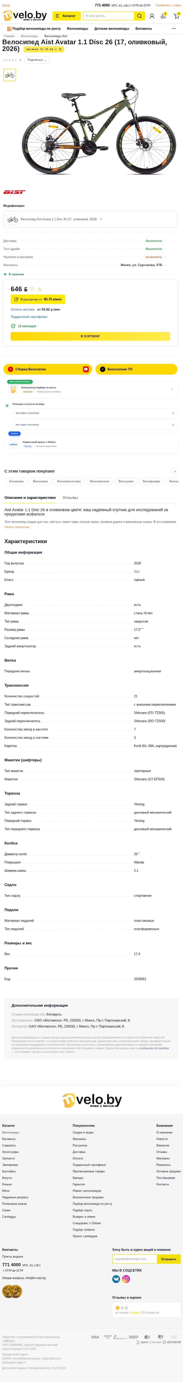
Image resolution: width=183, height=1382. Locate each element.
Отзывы (70, 498)
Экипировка (10, 1165)
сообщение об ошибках (154, 1048)
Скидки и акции (83, 1132)
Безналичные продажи (88, 1197)
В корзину (90, 336)
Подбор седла (82, 1210)
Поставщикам (165, 1177)
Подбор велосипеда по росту (36, 28)
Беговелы (143, 28)
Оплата (78, 1158)
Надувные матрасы (15, 1197)
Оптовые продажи (168, 1171)
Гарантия (79, 1184)
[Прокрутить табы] (175, 471)
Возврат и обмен (84, 1216)
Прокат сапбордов (85, 1236)
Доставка (79, 1152)
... (174, 27)
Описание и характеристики (30, 498)
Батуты (7, 1177)
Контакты (162, 1184)
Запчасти (8, 1158)
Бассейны (9, 1171)
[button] (91, 443)
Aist (136, 571)
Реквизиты (163, 1165)
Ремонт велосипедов (87, 1190)
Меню (6, 5)
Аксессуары (10, 1152)
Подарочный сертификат (89, 1165)
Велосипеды (77, 28)
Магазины (79, 1139)
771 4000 (102, 5)
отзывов (134, 1312)
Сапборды (9, 1216)
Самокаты (9, 1145)
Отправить (169, 1259)
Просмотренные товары (89, 1171)
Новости (162, 1139)
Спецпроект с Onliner (87, 1223)
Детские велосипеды (111, 28)
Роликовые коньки (14, 1203)
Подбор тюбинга (84, 1229)
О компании (164, 1132)
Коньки (7, 1184)
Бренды (78, 1177)
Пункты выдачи (12, 1256)
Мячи (5, 1190)
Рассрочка (80, 1145)
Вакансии (162, 1145)
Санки (6, 1210)
